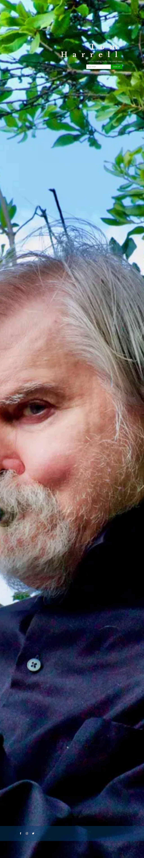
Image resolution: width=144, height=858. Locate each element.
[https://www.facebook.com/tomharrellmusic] (20, 833)
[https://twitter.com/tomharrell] (33, 833)
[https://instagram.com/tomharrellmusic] (27, 833)
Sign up (116, 67)
